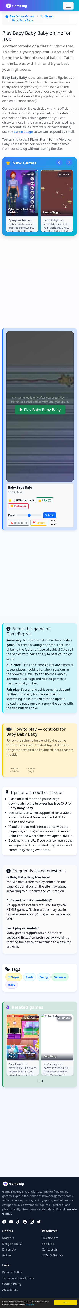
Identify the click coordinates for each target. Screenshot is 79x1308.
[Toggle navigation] (68, 6)
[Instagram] (32, 1222)
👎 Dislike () (18, 506)
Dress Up (9, 1249)
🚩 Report (39, 522)
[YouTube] (11, 1222)
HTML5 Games (52, 1255)
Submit (49, 515)
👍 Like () (44, 500)
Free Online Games (21, 16)
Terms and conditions (18, 1278)
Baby (11, 984)
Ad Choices (10, 1290)
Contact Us (50, 1249)
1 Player (13, 977)
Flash (29, 977)
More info (30, 1304)
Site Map (48, 1244)
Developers (50, 1238)
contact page (23, 132)
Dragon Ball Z (12, 1244)
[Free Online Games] (18, 6)
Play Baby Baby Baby (42, 409)
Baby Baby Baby (22, 20)
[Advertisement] (39, 284)
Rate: (11, 515)
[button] (53, 522)
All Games (47, 16)
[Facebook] (4, 1222)
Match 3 (8, 1238)
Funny (44, 977)
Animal (7, 1255)
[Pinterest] (25, 1222)
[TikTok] (18, 1222)
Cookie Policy (11, 1284)
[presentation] (59, 162)
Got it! (65, 1302)
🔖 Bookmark (18, 522)
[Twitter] (39, 1222)
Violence (60, 977)
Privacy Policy (12, 1272)
